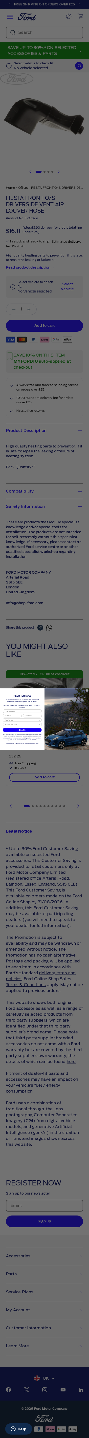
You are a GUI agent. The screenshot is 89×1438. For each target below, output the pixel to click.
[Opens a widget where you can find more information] (18, 1429)
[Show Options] (40, 720)
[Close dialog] (87, 690)
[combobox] (22, 720)
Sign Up (22, 730)
